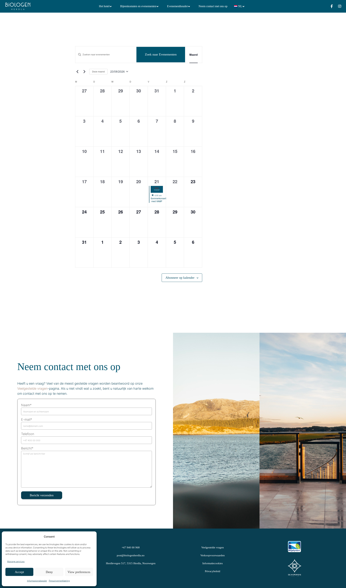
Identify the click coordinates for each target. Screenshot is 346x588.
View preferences (79, 572)
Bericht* (27, 448)
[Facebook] (329, 6)
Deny (49, 572)
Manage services (16, 561)
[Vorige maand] (77, 71)
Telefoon (27, 434)
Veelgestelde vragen (32, 388)
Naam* (26, 405)
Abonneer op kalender (179, 277)
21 (156, 181)
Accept (19, 572)
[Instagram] (337, 6)
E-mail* (26, 419)
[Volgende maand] (84, 71)
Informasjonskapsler (37, 580)
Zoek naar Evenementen (161, 54)
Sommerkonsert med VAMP (158, 200)
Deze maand (98, 71)
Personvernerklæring (59, 580)
